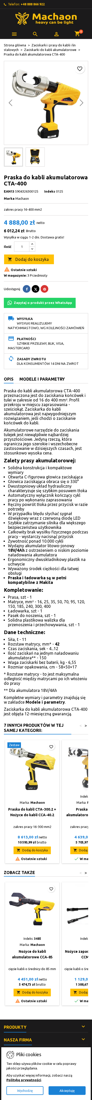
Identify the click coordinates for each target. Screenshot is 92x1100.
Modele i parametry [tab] (42, 379)
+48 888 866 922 (33, 4)
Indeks (49, 191)
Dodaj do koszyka (28, 259)
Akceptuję (67, 1090)
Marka (9, 198)
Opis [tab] (9, 379)
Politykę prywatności (23, 1080)
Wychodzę (25, 1090)
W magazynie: (15, 275)
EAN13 (9, 191)
